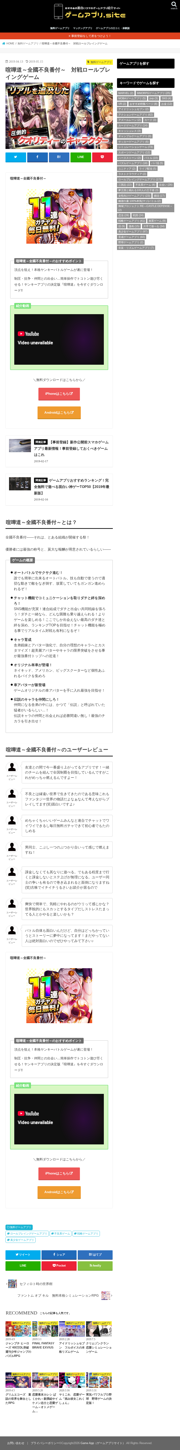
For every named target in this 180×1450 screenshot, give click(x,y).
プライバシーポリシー (45, 1443)
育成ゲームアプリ (131, 237)
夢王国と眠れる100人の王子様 (138, 190)
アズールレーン (129, 119)
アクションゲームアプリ (135, 114)
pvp (153, 98)
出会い (166, 184)
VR (122, 103)
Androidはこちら (57, 412)
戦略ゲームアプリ (87, 1233)
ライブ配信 (147, 168)
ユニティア (126, 168)
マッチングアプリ (82, 28)
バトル (151, 158)
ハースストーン (129, 158)
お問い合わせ (15, 1443)
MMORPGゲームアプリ (153, 93)
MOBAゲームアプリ (132, 98)
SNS (166, 98)
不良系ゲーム (62, 1233)
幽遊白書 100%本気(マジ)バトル (139, 201)
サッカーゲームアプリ (133, 141)
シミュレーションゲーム (135, 147)
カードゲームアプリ (133, 125)
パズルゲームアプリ (133, 163)
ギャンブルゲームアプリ (134, 136)
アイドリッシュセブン (133, 109)
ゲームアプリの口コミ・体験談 (113, 28)
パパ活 (157, 163)
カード (150, 119)
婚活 (159, 195)
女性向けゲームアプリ (134, 195)
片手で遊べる (154, 226)
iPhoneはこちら (57, 393)
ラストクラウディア (132, 174)
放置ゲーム (157, 220)
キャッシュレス (129, 130)
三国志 (125, 184)
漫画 (134, 226)
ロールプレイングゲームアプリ (28, 1233)
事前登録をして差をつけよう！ (91, 36)
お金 (166, 103)
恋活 (123, 215)
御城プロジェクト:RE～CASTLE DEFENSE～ (145, 208)
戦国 (138, 215)
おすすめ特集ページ (143, 103)
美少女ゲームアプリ (22, 1240)
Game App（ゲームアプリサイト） (103, 1443)
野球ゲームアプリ (130, 242)
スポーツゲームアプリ (134, 152)
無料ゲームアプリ (60, 28)
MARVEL (125, 93)
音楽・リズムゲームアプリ (136, 247)
